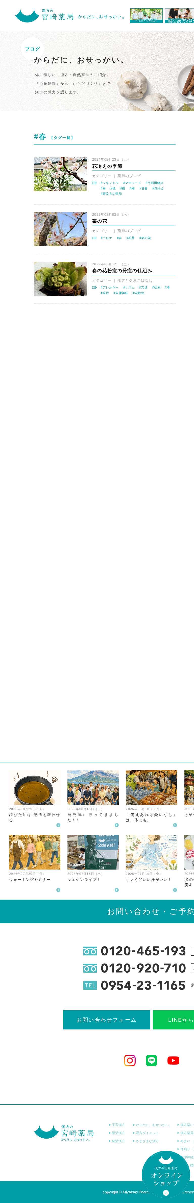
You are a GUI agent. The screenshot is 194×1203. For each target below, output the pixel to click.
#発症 (105, 293)
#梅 (132, 188)
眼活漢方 (118, 1133)
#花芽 (131, 238)
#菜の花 (145, 238)
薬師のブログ (129, 176)
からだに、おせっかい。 (154, 1125)
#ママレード (132, 183)
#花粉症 (138, 293)
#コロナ (106, 238)
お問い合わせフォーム (107, 1020)
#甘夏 (143, 188)
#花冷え (158, 188)
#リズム (129, 287)
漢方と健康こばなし (135, 280)
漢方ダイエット (147, 1133)
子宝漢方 (118, 1125)
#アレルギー (110, 287)
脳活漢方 (118, 1141)
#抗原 (156, 287)
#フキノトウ (110, 183)
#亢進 (143, 287)
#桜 (122, 188)
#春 (103, 188)
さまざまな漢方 (147, 1141)
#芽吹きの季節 (111, 194)
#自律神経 (121, 293)
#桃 (112, 188)
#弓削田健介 (155, 183)
